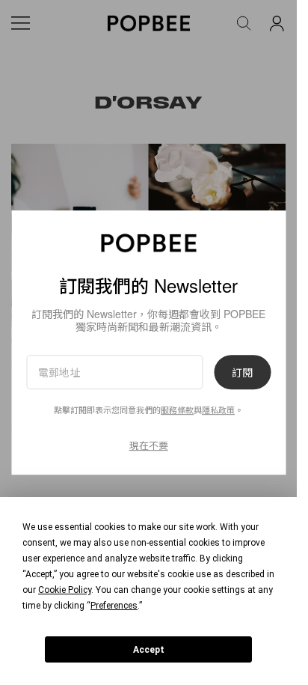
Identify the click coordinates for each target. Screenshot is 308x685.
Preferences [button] (114, 605)
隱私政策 (218, 410)
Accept (148, 650)
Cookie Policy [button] (64, 590)
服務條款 (177, 410)
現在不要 (148, 445)
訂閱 (242, 372)
